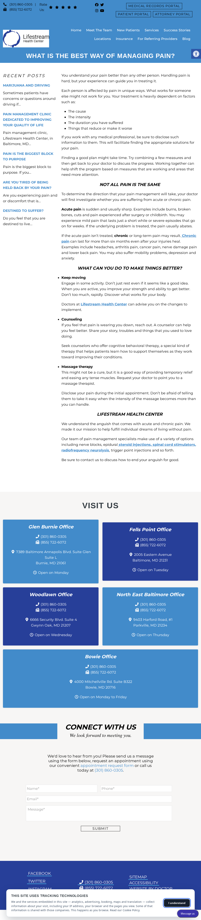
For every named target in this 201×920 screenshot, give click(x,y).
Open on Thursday (153, 635)
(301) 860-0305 (20, 4)
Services (152, 30)
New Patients (128, 30)
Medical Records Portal (154, 6)
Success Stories (177, 30)
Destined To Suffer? (23, 211)
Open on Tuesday (152, 570)
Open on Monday (53, 573)
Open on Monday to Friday (103, 697)
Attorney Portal (172, 14)
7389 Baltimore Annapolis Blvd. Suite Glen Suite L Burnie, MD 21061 (53, 557)
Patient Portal (133, 14)
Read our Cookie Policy (124, 910)
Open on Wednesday (53, 635)
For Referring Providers (157, 39)
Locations (102, 39)
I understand (176, 903)
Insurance (124, 39)
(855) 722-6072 (20, 9)
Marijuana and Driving (26, 85)
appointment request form (107, 765)
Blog (186, 39)
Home (76, 30)
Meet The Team (99, 30)
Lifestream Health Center (104, 304)
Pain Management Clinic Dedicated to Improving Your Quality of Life (27, 119)
